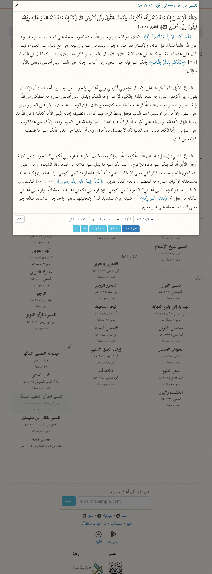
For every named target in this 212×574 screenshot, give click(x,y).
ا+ (84, 228)
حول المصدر (130, 228)
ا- (76, 228)
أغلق (19, 219)
